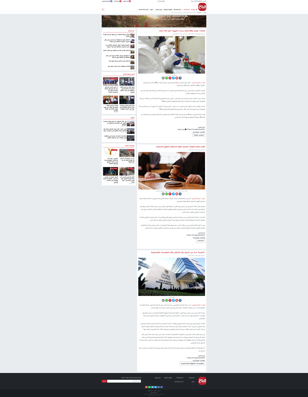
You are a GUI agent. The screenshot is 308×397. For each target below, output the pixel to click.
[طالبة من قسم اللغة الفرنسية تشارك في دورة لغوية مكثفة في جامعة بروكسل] (110, 100)
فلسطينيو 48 (177, 9)
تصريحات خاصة (129, 146)
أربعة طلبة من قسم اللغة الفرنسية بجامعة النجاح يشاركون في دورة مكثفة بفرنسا (127, 89)
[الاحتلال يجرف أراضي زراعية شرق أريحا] (132, 62)
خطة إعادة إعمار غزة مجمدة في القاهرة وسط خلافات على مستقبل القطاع (115, 137)
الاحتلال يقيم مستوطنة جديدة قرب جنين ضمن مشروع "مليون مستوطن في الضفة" (117, 40)
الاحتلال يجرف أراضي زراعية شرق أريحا (119, 61)
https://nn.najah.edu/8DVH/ (196, 235)
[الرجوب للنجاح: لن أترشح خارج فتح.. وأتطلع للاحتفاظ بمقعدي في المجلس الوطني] (110, 171)
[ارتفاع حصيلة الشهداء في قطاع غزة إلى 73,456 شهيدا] (132, 36)
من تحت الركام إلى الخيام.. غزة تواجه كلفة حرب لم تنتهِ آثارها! (127, 160)
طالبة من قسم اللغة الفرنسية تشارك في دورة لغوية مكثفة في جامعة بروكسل (111, 108)
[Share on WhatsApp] (166, 78)
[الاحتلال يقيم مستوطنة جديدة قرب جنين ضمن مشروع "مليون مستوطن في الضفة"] (132, 41)
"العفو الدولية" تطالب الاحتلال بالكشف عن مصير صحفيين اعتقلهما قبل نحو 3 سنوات (118, 46)
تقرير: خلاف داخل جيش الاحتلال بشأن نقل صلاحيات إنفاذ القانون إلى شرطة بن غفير (114, 130)
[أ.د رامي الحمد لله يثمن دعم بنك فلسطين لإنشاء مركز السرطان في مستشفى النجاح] (110, 81)
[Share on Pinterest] (170, 78)
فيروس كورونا (199, 135)
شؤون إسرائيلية (168, 9)
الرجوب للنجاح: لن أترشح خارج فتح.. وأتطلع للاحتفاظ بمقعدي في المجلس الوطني (110, 179)
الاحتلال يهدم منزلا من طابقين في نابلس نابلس (116, 50)
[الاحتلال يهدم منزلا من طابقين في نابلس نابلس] (132, 51)
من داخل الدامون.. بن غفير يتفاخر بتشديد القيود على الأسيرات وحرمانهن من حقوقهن (114, 123)
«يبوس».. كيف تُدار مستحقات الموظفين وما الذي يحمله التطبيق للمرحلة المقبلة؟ (111, 161)
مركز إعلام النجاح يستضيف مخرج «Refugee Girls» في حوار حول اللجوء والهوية (127, 107)
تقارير (151, 9)
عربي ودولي (158, 9)
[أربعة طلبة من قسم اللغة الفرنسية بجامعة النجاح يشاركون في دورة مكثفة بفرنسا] (126, 81)
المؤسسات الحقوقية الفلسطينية (192, 363)
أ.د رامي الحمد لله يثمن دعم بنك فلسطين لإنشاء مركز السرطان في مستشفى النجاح (111, 89)
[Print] (163, 78)
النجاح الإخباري (202, 7)
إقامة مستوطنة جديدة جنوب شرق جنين (119, 66)
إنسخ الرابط (181, 129)
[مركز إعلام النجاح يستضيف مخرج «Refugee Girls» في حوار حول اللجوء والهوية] (126, 100)
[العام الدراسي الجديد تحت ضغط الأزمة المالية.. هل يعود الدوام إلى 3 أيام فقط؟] (126, 171)
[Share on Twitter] (173, 78)
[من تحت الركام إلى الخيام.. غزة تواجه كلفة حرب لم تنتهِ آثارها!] (126, 153)
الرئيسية (204, 12)
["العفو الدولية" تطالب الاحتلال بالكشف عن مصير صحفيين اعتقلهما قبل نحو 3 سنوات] (132, 46)
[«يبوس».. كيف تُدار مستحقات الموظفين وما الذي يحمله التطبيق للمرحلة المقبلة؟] (110, 153)
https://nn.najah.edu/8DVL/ (196, 129)
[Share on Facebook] (180, 78)
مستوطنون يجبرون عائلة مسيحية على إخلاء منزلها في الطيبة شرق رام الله (118, 56)
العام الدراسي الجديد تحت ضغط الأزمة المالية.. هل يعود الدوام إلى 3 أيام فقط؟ (127, 179)
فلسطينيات (186, 9)
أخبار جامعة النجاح (144, 9)
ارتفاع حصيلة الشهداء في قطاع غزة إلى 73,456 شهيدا (116, 35)
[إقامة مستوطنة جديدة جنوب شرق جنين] (132, 67)
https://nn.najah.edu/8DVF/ (196, 358)
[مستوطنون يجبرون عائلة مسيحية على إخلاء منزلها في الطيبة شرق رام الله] (132, 57)
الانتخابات (200, 240)
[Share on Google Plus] (176, 78)
